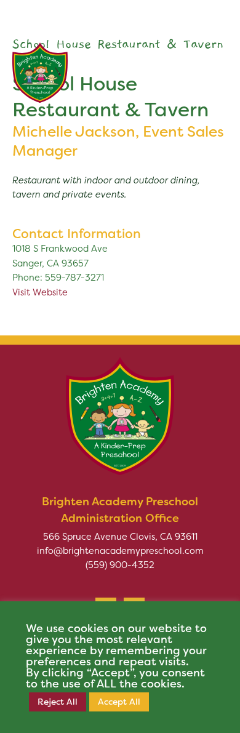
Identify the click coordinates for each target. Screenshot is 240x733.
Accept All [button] (119, 701)
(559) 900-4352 (120, 565)
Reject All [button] (58, 701)
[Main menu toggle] (212, 66)
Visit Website (40, 292)
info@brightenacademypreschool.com (120, 551)
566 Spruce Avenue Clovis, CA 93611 (120, 537)
